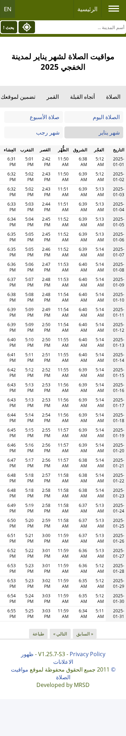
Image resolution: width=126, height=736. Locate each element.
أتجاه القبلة (82, 97)
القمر (53, 97)
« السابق (84, 634)
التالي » (60, 634)
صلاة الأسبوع (44, 117)
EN (8, 9)
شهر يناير (109, 132)
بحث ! (8, 27)
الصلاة (113, 97)
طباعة (38, 634)
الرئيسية (87, 9)
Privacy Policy (87, 654)
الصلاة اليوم (106, 117)
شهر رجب (47, 132)
